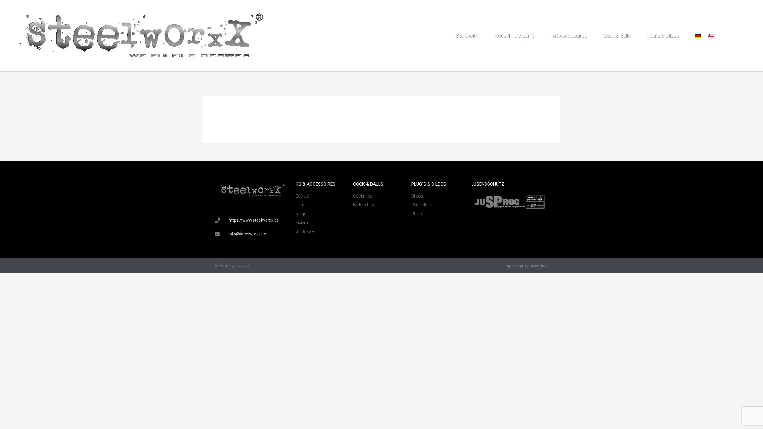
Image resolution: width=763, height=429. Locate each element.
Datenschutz (537, 266)
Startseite (467, 36)
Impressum (514, 266)
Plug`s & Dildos (663, 36)
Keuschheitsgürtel (515, 36)
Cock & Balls (617, 36)
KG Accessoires (569, 36)
